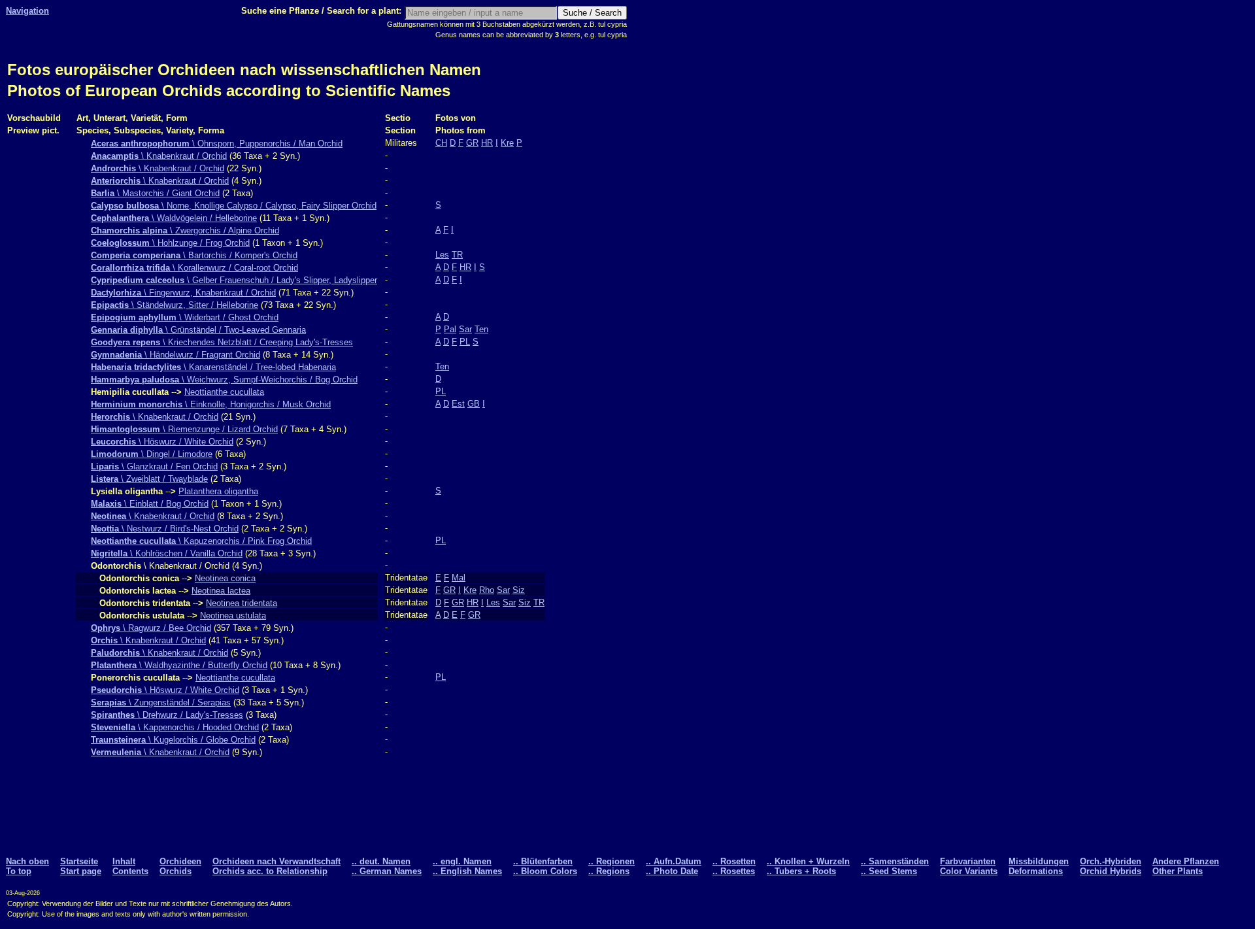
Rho (486, 590)
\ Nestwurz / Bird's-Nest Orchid (165, 528)
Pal (450, 329)
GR (472, 143)
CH (441, 143)
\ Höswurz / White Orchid (162, 442)
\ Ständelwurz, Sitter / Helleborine (174, 305)
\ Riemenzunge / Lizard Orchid (184, 429)
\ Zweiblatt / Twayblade (149, 479)
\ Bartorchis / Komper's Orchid (194, 255)
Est (458, 404)
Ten (481, 329)
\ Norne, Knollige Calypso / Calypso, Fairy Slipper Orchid (233, 206)
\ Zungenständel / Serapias (161, 702)
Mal (458, 578)
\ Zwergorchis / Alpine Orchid (185, 230)
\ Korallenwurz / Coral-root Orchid (194, 268)
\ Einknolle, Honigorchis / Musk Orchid (211, 404)
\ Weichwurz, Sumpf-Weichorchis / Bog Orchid (224, 379)
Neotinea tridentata (241, 603)
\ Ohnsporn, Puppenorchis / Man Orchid (217, 143)
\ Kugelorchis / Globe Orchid (173, 740)
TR (457, 255)
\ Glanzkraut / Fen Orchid (154, 466)
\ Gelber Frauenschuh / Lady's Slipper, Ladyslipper (234, 280)
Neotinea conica (225, 578)
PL (465, 341)
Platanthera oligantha (218, 491)
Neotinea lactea (221, 591)
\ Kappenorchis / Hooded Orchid (175, 727)
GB (473, 404)
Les (442, 255)
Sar (465, 329)
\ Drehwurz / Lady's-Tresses (167, 715)
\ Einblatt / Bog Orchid (150, 504)
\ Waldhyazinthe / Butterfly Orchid (179, 665)
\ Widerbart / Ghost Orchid (184, 317)
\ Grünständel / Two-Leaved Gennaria (198, 330)
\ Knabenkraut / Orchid (159, 156)
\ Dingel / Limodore (151, 454)
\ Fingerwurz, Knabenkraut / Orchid (183, 292)
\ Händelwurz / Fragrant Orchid (175, 355)
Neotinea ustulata (233, 615)
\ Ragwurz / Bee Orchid (151, 628)
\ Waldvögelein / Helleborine (174, 218)
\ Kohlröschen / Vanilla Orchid (167, 553)
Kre (507, 143)
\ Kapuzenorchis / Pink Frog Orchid (201, 541)
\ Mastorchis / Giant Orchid (155, 193)
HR (487, 143)
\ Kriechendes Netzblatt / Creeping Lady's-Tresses (222, 342)
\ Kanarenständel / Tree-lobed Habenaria (213, 367)
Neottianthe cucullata (224, 392)
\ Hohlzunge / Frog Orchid (170, 243)
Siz (518, 590)
